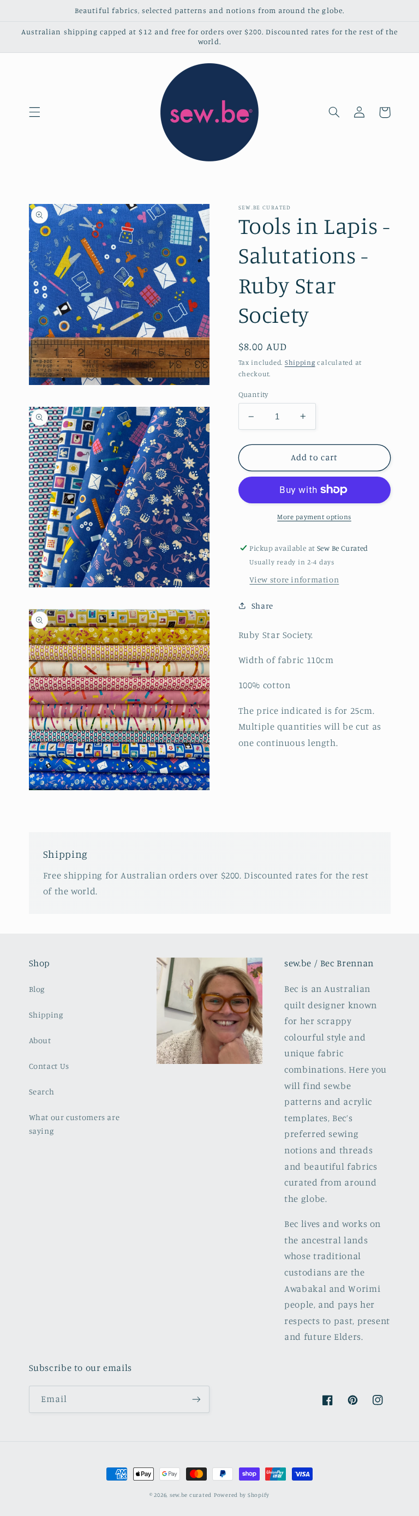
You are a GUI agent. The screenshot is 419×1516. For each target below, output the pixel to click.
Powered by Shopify (242, 1494)
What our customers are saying (74, 1124)
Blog (37, 989)
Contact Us (49, 1065)
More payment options (314, 517)
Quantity (253, 394)
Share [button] (262, 605)
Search (42, 1091)
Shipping (300, 362)
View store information (294, 579)
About (40, 1040)
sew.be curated (191, 1494)
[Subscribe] (196, 1399)
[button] (34, 112)
